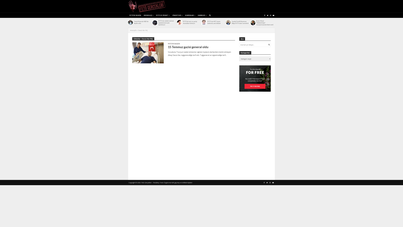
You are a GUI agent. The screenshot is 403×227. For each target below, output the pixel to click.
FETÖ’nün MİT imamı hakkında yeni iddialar (214, 22)
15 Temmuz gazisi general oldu (188, 47)
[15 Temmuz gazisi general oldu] (148, 52)
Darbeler (201, 15)
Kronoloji (148, 15)
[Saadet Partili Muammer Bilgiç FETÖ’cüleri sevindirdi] (228, 22)
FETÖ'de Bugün (174, 44)
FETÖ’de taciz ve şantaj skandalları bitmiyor (190, 22)
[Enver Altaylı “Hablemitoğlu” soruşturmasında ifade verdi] (253, 22)
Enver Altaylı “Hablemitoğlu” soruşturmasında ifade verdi (264, 23)
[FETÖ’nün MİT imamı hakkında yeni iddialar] (204, 22)
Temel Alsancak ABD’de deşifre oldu (141, 22)
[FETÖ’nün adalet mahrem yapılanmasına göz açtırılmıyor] (154, 22)
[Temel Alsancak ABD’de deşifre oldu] (130, 22)
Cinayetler (176, 15)
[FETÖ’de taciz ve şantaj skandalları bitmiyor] (179, 22)
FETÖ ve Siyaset (162, 15)
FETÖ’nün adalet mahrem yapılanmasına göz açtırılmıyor (166, 23)
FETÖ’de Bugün (135, 15)
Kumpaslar (189, 15)
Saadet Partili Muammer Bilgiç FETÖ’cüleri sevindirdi (240, 22)
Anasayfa (133, 30)
